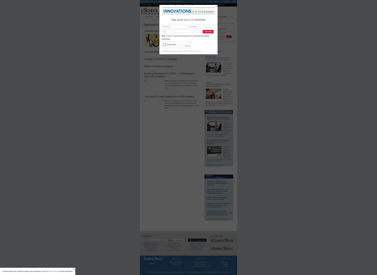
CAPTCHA (166, 39)
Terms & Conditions (188, 51)
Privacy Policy (198, 51)
